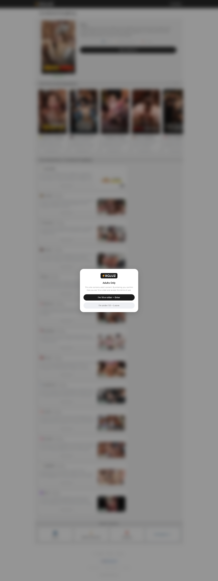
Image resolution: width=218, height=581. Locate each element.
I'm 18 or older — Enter (109, 297)
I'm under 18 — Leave (109, 305)
